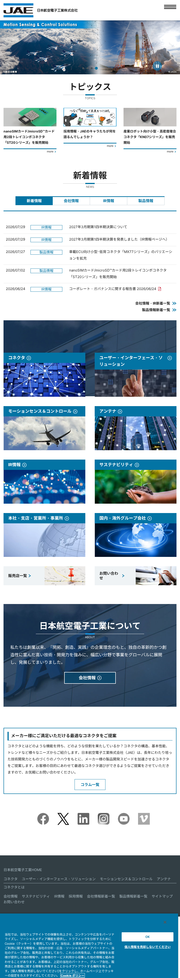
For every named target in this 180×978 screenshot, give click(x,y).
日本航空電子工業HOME (23, 870)
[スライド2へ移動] (88, 68)
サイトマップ (162, 896)
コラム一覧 (90, 784)
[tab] (34, 200)
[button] (8, 47)
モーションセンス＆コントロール (126, 879)
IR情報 (59, 896)
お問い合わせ (14, 902)
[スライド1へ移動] (83, 68)
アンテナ (164, 879)
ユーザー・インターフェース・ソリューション (59, 879)
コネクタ (11, 879)
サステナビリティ (36, 896)
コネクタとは (14, 887)
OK (147, 937)
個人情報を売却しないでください (147, 947)
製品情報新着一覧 (133, 896)
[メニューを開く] (170, 10)
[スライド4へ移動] (97, 68)
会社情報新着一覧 (101, 896)
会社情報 (11, 896)
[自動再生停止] (157, 66)
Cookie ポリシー (72, 975)
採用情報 (76, 896)
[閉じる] (165, 922)
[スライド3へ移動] (93, 68)
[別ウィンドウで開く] (43, 816)
